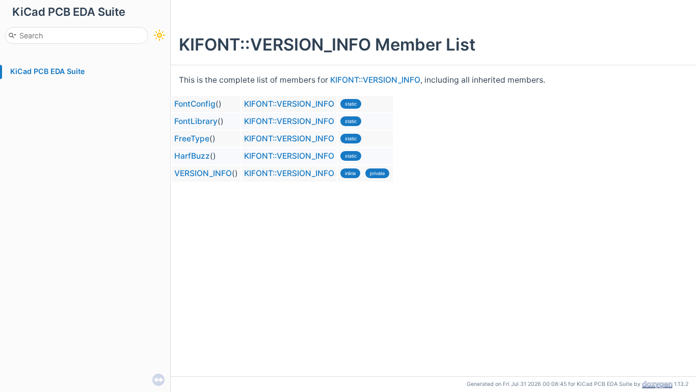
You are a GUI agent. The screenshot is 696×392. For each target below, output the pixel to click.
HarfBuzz (192, 156)
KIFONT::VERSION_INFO (375, 80)
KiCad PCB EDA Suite (47, 71)
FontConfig (195, 104)
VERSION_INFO (203, 173)
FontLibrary (196, 121)
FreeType (191, 138)
